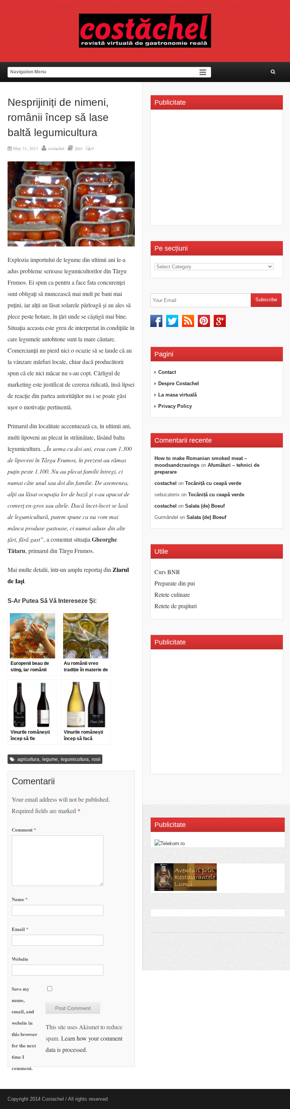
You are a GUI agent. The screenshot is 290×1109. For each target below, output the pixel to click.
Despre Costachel (178, 383)
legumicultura (75, 759)
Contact (167, 372)
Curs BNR (167, 572)
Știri (78, 148)
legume (50, 759)
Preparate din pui (174, 583)
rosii (96, 759)
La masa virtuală (177, 395)
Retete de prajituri (175, 606)
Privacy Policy (175, 406)
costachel (56, 148)
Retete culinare (172, 594)
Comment (24, 829)
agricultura (28, 759)
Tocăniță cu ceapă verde (213, 483)
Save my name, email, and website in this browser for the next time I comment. (24, 1028)
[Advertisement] (217, 170)
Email (20, 928)
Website (20, 958)
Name (20, 899)
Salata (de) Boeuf (205, 506)
